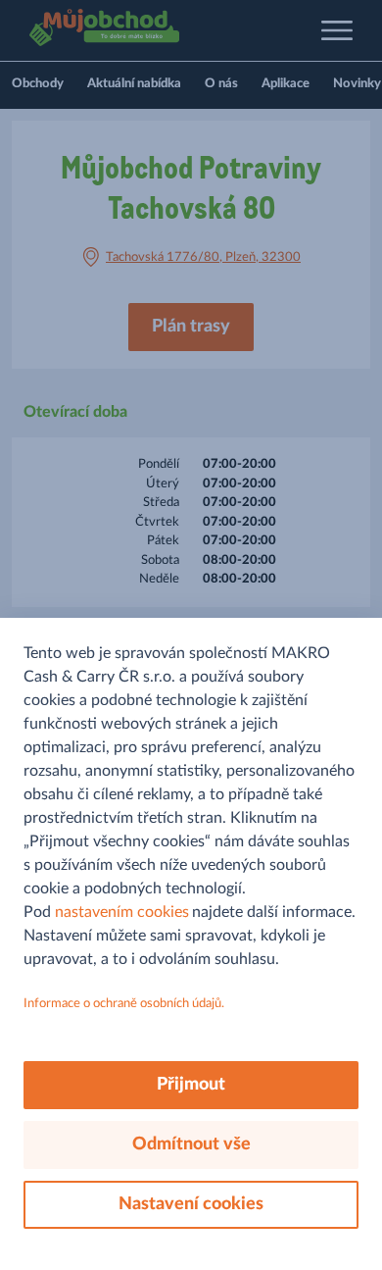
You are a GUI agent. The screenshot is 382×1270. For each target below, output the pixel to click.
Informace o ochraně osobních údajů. (124, 1003)
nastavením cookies (122, 912)
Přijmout (191, 1084)
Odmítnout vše (191, 1144)
